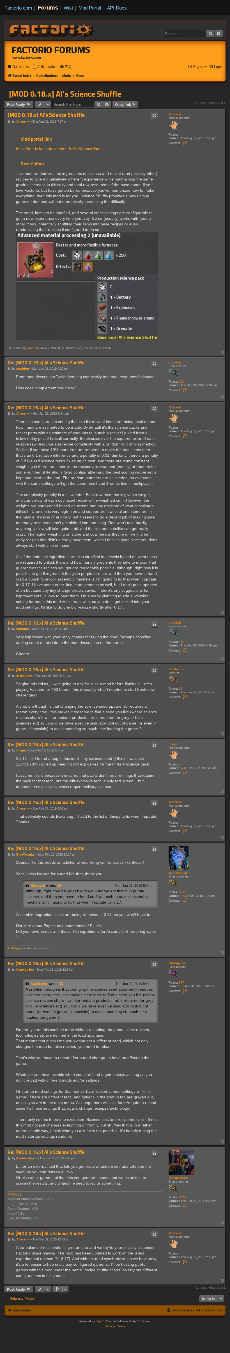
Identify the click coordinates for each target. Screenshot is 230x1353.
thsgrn (173, 744)
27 (180, 688)
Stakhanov (176, 669)
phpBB (100, 1321)
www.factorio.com (26, 58)
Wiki (68, 7)
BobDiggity (15, 948)
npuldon (175, 362)
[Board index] (52, 30)
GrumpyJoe (177, 963)
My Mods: (15, 1194)
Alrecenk (175, 114)
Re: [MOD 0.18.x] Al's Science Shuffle (46, 1234)
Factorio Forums (51, 50)
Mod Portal (90, 7)
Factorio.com (18, 7)
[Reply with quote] (154, 116)
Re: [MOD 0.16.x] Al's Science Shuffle (46, 363)
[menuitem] (44, 67)
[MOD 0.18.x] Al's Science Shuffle (65, 94)
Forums (48, 7)
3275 (182, 892)
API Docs (117, 7)
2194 (182, 1197)
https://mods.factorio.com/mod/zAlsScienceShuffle (60, 148)
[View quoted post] (59, 885)
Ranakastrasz (178, 1178)
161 (181, 381)
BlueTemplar (178, 872)
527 (181, 982)
